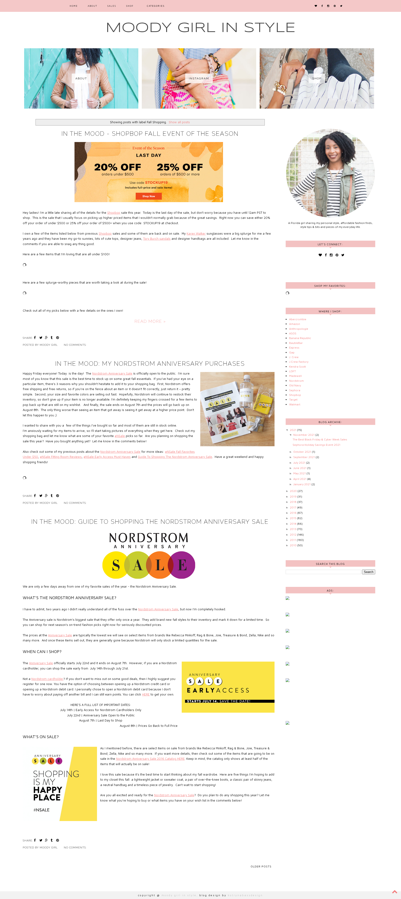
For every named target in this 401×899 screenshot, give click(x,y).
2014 (293, 523)
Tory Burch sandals (157, 238)
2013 (293, 529)
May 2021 (300, 473)
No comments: (75, 344)
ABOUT (92, 5)
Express (294, 347)
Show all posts (179, 122)
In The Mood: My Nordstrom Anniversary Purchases (150, 363)
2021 (293, 430)
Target (293, 399)
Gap (291, 352)
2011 (293, 540)
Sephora (294, 390)
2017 (293, 507)
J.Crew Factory (298, 361)
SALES (111, 5)
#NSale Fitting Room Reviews (61, 457)
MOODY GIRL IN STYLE (201, 28)
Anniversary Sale (60, 635)
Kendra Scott (297, 366)
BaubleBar (296, 343)
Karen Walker (196, 233)
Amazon (294, 324)
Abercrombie (297, 319)
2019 (293, 496)
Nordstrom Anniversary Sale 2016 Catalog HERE (150, 758)
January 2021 (302, 484)
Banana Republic (300, 338)
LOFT (292, 371)
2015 (293, 518)
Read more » (150, 321)
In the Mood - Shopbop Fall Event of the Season (150, 133)
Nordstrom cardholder (47, 679)
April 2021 (300, 479)
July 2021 (299, 462)
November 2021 (304, 435)
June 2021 (300, 468)
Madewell (295, 376)
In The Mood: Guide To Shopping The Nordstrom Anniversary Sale (150, 521)
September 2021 (304, 457)
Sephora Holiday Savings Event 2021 (316, 444)
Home (74, 5)
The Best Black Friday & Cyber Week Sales (320, 439)
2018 (293, 502)
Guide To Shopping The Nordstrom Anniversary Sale (175, 457)
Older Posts (261, 866)
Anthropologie (298, 328)
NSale (120, 436)
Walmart (294, 404)
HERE (146, 694)
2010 (293, 545)
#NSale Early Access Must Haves (107, 457)
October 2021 (302, 451)
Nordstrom (296, 380)
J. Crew (294, 357)
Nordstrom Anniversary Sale (112, 373)
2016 (293, 512)
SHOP (129, 5)
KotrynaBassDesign (245, 895)
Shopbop (113, 212)
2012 (293, 534)
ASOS (292, 333)
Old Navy (295, 385)
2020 (294, 491)
